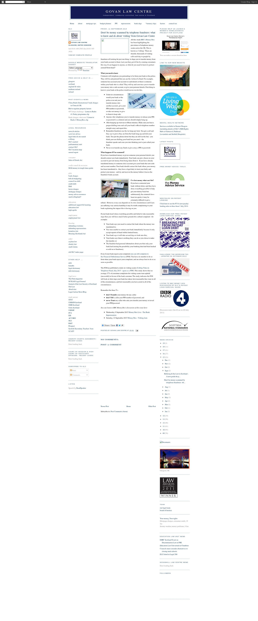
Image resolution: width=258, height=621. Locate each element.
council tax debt (74, 181)
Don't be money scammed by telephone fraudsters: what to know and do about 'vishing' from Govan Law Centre (128, 34)
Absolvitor (72, 289)
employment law (74, 218)
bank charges (73, 176)
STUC (71, 299)
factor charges (74, 189)
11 (164, 426)
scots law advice (74, 134)
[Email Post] (137, 330)
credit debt (72, 184)
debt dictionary (74, 271)
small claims (73, 247)
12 (164, 422)
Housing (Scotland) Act (77, 233)
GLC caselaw (73, 142)
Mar (166, 404)
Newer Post (105, 406)
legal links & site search (77, 136)
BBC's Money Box (148, 39)
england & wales (75, 86)
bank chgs (138, 23)
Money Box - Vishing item (137, 318)
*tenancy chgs (151, 23)
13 (164, 419)
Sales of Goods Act (75, 160)
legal (70, 268)
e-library (72, 139)
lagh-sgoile (73, 210)
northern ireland (74, 89)
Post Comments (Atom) (119, 411)
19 (164, 343)
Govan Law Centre (129, 11)
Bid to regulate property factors (80, 108)
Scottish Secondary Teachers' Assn (81, 328)
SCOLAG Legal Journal (77, 281)
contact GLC (73, 147)
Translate (86, 70)
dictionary (76, 268)
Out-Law (72, 286)
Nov (166, 363)
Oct (166, 367)
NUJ (70, 320)
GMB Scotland (74, 305)
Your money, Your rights (169, 518)
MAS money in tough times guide (81, 168)
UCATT (71, 331)
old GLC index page (76, 252)
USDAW (71, 310)
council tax (173, 23)
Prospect (72, 326)
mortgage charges (75, 191)
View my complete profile (80, 55)
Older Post (152, 406)
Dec (166, 360)
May (167, 397)
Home (72, 23)
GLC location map (75, 149)
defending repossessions (77, 228)
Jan (166, 411)
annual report (73, 152)
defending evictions (76, 226)
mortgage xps (91, 23)
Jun (166, 394)
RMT (70, 323)
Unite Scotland (74, 307)
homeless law (73, 231)
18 (164, 346)
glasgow (72, 81)
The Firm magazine (76, 278)
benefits (71, 265)
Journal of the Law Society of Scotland (83, 284)
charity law (73, 244)
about (80, 23)
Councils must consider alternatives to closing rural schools (174, 549)
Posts (74, 370)
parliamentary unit (75, 144)
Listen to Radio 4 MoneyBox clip (82, 118)
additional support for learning (80, 205)
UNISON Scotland (75, 302)
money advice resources (77, 194)
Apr (166, 401)
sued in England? (75, 197)
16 (164, 353)
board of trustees (166, 510)
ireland (71, 92)
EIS (70, 315)
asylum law (73, 241)
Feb (166, 408)
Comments (76, 375)
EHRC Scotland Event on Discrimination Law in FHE (171, 541)
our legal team (165, 508)
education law (74, 207)
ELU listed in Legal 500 (168, 554)
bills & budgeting (75, 178)
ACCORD (72, 318)
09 (164, 433)
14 (164, 415)
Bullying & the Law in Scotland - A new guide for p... (176, 375)
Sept (167, 370)
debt (70, 263)
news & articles (74, 131)
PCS (70, 313)
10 (164, 429)
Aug (166, 387)
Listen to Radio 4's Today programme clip (83, 112)
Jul (166, 390)
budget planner (105, 23)
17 (164, 350)
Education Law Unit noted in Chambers (174, 545)
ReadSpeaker (81, 388)
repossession (125, 23)
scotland (72, 84)
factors (162, 23)
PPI (116, 23)
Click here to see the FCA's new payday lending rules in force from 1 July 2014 (174, 204)
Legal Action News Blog (77, 292)
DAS (70, 186)
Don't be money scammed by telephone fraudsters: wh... (174, 381)
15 (164, 357)
